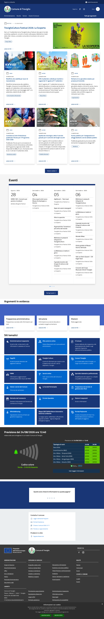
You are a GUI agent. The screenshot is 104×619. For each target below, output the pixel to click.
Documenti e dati (9, 582)
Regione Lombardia (9, 2)
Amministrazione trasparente (60, 591)
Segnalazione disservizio (35, 594)
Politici (6, 577)
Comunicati (79, 568)
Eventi (78, 582)
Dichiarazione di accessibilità (60, 600)
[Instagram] (83, 9)
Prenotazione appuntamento (36, 591)
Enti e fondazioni (8, 574)
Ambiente (55, 574)
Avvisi (11, 73)
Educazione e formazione (59, 565)
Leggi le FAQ (31, 597)
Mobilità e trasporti (33, 577)
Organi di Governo (9, 565)
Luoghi (78, 579)
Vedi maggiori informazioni (76, 471)
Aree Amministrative (10, 568)
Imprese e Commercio (34, 571)
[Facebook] (79, 9)
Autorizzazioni (56, 579)
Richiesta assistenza (33, 600)
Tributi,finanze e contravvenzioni (61, 571)
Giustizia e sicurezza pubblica (60, 568)
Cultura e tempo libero (34, 568)
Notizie (9, 23)
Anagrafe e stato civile (34, 565)
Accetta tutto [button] (46, 615)
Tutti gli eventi (50, 293)
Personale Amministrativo (11, 580)
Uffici (5, 571)
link (67, 612)
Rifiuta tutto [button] (58, 615)
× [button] (102, 604)
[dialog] (52, 610)
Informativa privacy (57, 594)
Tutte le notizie (51, 171)
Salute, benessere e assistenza (60, 577)
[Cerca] (98, 9)
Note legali (55, 597)
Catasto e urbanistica (34, 574)
